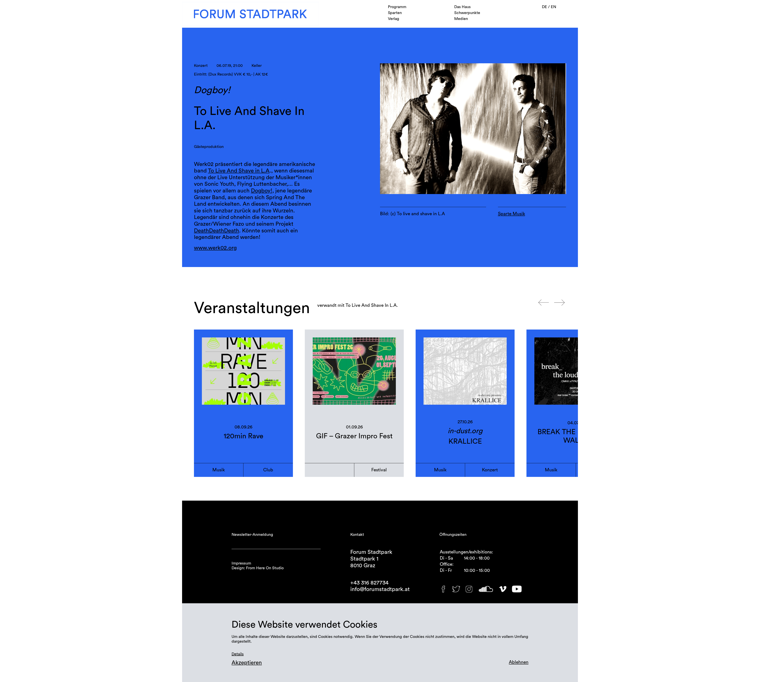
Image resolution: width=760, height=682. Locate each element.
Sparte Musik (511, 213)
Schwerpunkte (467, 13)
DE (545, 7)
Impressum (241, 563)
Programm (397, 7)
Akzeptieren (247, 662)
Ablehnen (518, 662)
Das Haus (462, 7)
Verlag (393, 19)
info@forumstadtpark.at (380, 589)
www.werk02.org (215, 248)
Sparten (395, 13)
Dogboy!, (262, 190)
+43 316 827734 (369, 582)
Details (238, 654)
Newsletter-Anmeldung (252, 535)
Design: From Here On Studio (258, 568)
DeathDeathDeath (216, 230)
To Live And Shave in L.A (239, 170)
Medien (461, 19)
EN (553, 7)
